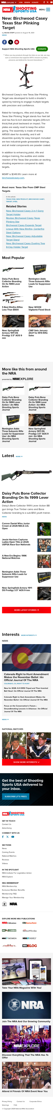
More (18, 456)
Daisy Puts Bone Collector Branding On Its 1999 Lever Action (25, 497)
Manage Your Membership (13, 897)
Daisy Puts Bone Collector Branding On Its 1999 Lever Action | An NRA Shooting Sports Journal (11, 403)
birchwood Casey (36, 199)
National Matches (12, 729)
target (9, 201)
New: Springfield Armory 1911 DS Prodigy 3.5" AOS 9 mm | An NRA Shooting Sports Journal (39, 435)
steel (15, 201)
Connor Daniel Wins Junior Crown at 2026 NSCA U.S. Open (16, 526)
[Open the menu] (48, 9)
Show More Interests (32, 762)
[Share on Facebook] (4, 41)
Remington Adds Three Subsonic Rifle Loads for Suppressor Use (14, 574)
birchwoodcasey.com (13, 178)
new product (22, 199)
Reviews (5, 859)
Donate (35, 2)
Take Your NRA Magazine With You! (21, 987)
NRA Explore (7, 876)
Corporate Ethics (35, 1101)
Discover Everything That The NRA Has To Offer (25, 1056)
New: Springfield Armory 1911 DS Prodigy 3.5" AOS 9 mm (17, 589)
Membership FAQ (9, 893)
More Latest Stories (32, 610)
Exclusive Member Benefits (13, 890)
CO (15, 683)
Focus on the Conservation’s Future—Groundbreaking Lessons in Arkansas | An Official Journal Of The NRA (25, 708)
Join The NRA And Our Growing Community (26, 1021)
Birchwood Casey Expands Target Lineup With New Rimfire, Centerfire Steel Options (25, 229)
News (4, 35)
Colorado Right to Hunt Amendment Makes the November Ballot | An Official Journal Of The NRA (26, 677)
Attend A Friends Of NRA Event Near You (25, 1091)
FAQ (15, 1105)
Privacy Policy (7, 1101)
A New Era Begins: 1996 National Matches (14, 557)
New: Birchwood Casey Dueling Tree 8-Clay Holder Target (25, 245)
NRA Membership (9, 886)
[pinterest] (17, 41)
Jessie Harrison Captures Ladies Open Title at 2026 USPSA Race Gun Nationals (16, 542)
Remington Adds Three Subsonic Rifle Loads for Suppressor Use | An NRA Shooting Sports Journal (13, 435)
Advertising (7, 828)
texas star (10, 199)
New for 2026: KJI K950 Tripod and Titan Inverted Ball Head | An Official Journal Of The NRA (26, 689)
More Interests (28, 635)
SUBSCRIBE (16, 796)
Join (21, 2)
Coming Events (8, 852)
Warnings (5, 1105)
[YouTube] (51, 2)
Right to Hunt (23, 683)
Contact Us (6, 824)
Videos (5, 863)
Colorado (8, 683)
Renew (27, 2)
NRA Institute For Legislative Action (17, 873)
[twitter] (10, 41)
